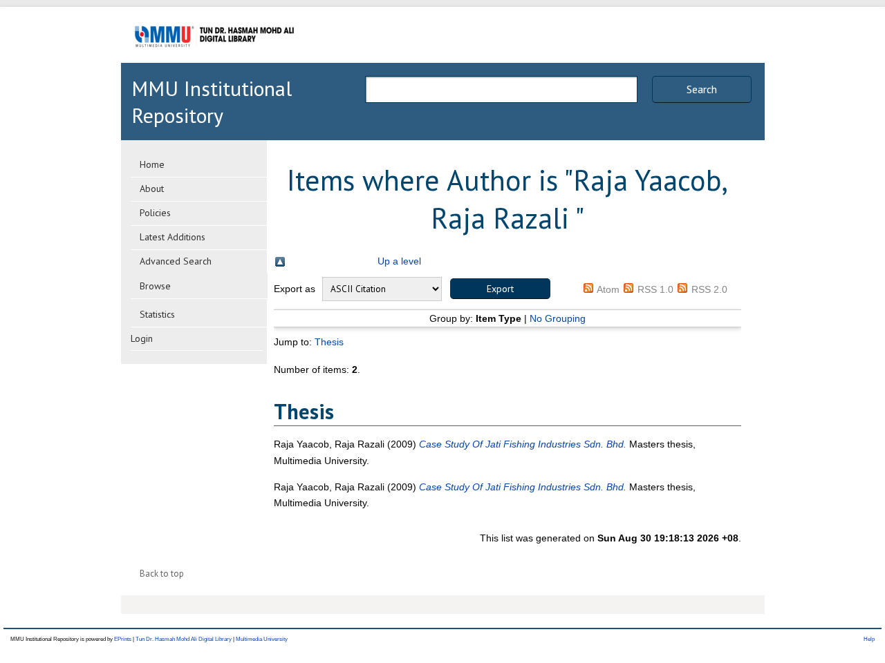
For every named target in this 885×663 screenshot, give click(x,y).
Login (142, 338)
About (152, 188)
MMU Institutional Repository (211, 101)
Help (869, 639)
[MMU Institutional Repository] (214, 60)
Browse (155, 286)
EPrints (122, 639)
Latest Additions (172, 237)
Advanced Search (176, 261)
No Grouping (558, 318)
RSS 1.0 (655, 289)
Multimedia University (262, 639)
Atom (608, 289)
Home (152, 164)
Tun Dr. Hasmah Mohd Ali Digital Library (184, 639)
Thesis (329, 341)
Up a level (399, 261)
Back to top (162, 573)
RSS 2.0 (709, 289)
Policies (155, 212)
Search (702, 89)
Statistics (157, 314)
